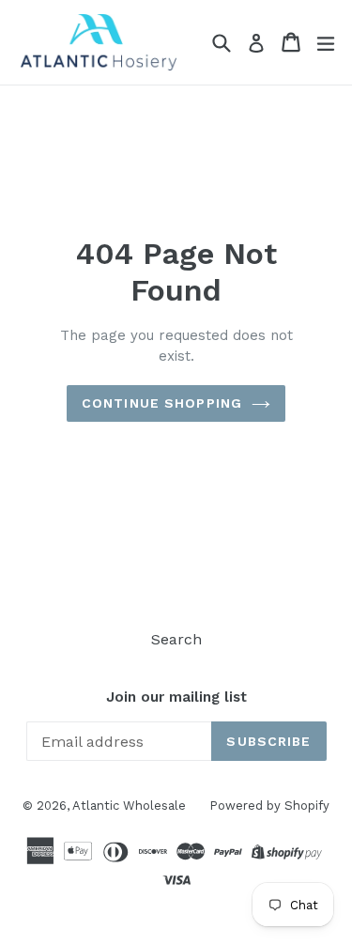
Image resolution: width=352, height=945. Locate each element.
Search (176, 639)
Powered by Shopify (269, 805)
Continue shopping (162, 403)
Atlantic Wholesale (129, 805)
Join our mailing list (176, 697)
